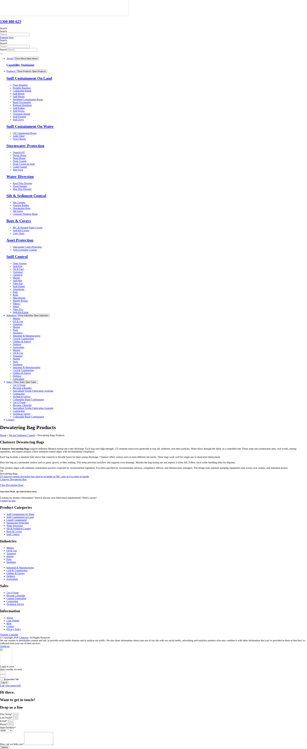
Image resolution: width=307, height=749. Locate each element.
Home (3, 435)
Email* (4, 721)
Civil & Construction (23, 338)
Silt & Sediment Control (26, 196)
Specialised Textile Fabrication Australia (33, 391)
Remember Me (11, 679)
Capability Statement (20, 65)
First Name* (6, 714)
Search (3, 28)
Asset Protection (19, 240)
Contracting (19, 393)
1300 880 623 (10, 21)
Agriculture (18, 347)
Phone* (4, 724)
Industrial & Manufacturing (26, 335)
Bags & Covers (18, 221)
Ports (15, 330)
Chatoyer (23, 637)
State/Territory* (8, 727)
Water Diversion (20, 176)
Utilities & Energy (22, 341)
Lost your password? (10, 685)
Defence (17, 344)
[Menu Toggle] (1, 53)
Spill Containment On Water (30, 126)
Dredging (17, 333)
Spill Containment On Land (29, 78)
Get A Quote (19, 385)
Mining (16, 318)
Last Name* (6, 717)
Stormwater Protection (25, 146)
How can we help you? (12, 744)
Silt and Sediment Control (22, 435)
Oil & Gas (18, 321)
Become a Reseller (22, 388)
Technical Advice (21, 396)
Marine (16, 327)
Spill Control (17, 257)
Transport (17, 324)
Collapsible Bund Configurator (28, 399)
